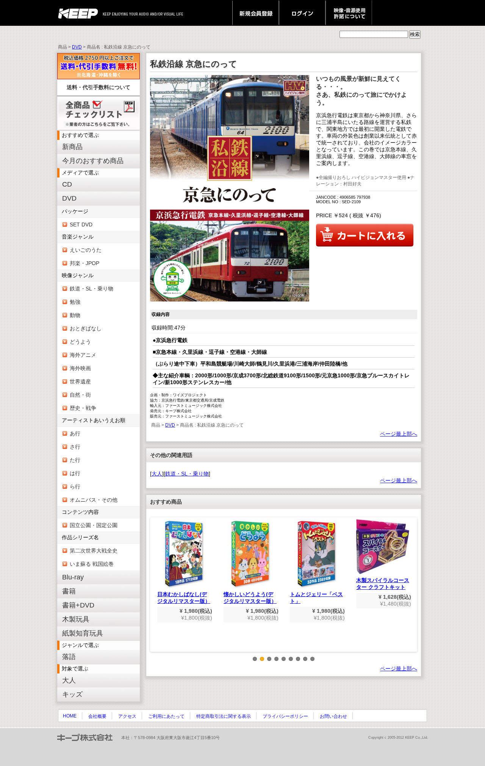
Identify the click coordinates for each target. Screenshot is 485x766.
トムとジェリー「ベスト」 (316, 597)
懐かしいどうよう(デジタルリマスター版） (250, 597)
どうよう (80, 342)
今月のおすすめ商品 (93, 161)
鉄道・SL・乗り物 (91, 289)
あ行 (75, 433)
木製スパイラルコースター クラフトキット (382, 583)
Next (412, 590)
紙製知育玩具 (82, 633)
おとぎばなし (86, 328)
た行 (75, 460)
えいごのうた (86, 250)
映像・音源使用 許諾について (348, 13)
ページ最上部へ (398, 434)
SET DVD (81, 224)
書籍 (69, 591)
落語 (69, 657)
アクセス (127, 716)
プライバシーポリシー (285, 716)
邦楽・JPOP (84, 263)
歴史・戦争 (83, 408)
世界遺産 (80, 381)
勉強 (75, 302)
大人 (69, 680)
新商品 (72, 147)
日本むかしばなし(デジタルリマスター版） (183, 597)
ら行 (75, 486)
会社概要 (97, 716)
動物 (75, 315)
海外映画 (80, 368)
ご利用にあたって (166, 716)
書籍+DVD (78, 605)
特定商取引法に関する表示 (223, 716)
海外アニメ (83, 355)
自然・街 (80, 395)
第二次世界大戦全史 (93, 551)
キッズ (72, 694)
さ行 (75, 447)
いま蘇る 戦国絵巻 (92, 564)
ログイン (302, 13)
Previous (155, 590)
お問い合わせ (333, 716)
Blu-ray (73, 577)
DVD (77, 47)
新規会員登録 (255, 13)
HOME (70, 716)
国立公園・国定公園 (93, 525)
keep (80, 13)
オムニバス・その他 (93, 500)
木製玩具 (75, 619)
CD (67, 184)
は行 (75, 473)
